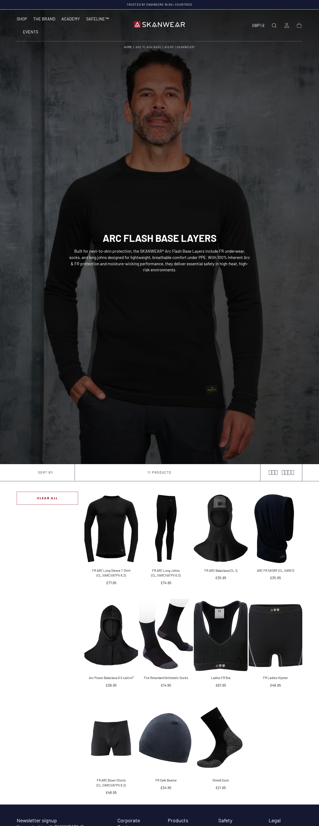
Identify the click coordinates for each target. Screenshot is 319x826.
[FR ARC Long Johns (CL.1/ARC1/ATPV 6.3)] (166, 528)
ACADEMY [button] (70, 18)
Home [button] (128, 47)
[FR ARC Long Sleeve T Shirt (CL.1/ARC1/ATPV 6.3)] (111, 528)
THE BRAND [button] (44, 18)
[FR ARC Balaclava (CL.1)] (221, 528)
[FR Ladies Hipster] (276, 635)
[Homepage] (159, 25)
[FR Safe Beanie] (166, 738)
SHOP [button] (22, 18)
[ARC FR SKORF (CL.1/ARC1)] (276, 528)
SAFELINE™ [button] (97, 18)
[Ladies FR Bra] (221, 635)
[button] (258, 26)
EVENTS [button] (30, 32)
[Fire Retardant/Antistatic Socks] (166, 635)
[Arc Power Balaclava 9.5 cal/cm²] (111, 635)
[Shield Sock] (221, 738)
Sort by (45, 472)
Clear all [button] (47, 498)
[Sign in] (287, 25)
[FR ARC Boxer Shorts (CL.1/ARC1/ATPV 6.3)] (111, 738)
